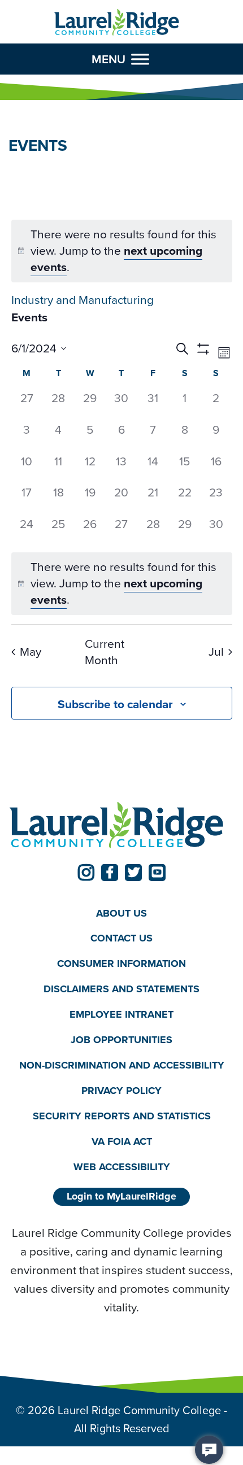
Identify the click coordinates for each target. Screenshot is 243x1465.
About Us (121, 913)
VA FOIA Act (122, 1141)
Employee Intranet (121, 1014)
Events (29, 317)
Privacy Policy (121, 1090)
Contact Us (121, 938)
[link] (85, 872)
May (30, 651)
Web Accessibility (121, 1166)
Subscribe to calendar (115, 704)
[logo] (117, 23)
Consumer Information (121, 963)
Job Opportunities (121, 1039)
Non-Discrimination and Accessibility (121, 1065)
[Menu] (140, 59)
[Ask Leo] (209, 1450)
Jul (216, 651)
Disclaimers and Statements (121, 989)
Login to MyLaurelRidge (121, 1196)
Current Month (104, 652)
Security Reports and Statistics (122, 1116)
